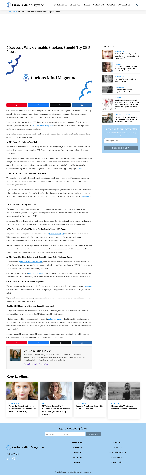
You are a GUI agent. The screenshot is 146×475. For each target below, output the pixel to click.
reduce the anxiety (55, 319)
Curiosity (98, 5)
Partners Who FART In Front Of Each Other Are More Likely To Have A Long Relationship (126, 119)
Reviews (111, 5)
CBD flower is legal (56, 233)
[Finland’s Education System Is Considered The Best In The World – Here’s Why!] (108, 54)
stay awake (85, 196)
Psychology (60, 5)
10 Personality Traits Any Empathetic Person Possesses (126, 91)
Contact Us (124, 5)
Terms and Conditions (117, 452)
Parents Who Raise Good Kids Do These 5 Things (126, 80)
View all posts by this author (36, 364)
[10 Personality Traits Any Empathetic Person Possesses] (108, 89)
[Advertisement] (73, 28)
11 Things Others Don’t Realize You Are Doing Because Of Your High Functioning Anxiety (126, 69)
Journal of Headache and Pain (30, 261)
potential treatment (35, 273)
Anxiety (118, 64)
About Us (117, 442)
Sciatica (118, 97)
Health (86, 5)
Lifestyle (75, 5)
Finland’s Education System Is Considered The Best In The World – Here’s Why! (127, 56)
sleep (80, 168)
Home (8, 12)
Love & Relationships (123, 114)
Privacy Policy (117, 457)
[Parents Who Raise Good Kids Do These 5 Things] (108, 78)
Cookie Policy (117, 462)
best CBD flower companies (42, 125)
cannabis (88, 286)
